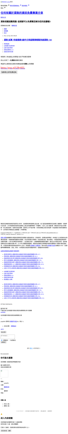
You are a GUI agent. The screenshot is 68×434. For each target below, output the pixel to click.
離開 (9, 430)
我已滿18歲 (4, 430)
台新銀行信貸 (51, 245)
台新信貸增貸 (5, 251)
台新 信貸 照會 (8, 48)
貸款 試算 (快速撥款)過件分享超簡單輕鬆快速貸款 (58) (28, 40)
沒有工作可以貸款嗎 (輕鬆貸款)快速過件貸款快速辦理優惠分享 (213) (24, 268)
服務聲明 (50, 411)
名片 (5, 33)
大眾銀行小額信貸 (35, 245)
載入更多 (3, 332)
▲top (2, 329)
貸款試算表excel (8, 50)
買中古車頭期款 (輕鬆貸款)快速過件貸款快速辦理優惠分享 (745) (22, 260)
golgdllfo (3, 312)
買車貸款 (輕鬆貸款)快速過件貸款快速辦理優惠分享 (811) (20, 256)
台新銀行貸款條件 (14, 251)
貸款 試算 (3, 237)
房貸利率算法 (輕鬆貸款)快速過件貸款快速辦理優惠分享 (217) (22, 254)
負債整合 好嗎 (8, 279)
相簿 (5, 29)
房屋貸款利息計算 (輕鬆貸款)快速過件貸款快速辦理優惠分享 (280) (23, 258)
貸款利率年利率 (8, 51)
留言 (15, 321)
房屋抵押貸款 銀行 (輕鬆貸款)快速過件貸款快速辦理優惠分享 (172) (23, 262)
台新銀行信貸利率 (9, 46)
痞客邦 (12, 321)
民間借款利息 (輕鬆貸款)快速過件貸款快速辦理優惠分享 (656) (22, 266)
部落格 (6, 31)
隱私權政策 (43, 411)
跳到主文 (3, 17)
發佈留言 (3, 342)
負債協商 (6, 44)
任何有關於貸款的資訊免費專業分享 (22, 12)
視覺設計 (13, 326)
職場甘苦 (14, 25)
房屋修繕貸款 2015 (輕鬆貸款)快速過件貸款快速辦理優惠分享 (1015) (24, 264)
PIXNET (21, 411)
